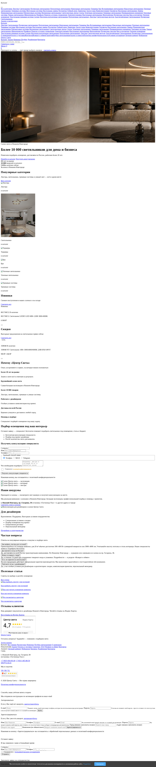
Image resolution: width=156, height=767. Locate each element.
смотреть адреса (50, 50)
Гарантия (49, 35)
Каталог (4, 23)
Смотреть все (6, 304)
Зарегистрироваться (74, 727)
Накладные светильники (122, 25)
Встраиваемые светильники (101, 25)
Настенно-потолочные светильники (45, 33)
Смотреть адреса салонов (11, 505)
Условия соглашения (117, 35)
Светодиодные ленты (58, 29)
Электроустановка (62, 31)
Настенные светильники (117, 27)
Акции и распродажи (9, 21)
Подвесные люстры (108, 31)
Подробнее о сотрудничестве (12, 530)
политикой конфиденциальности (22, 469)
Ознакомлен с (18, 469)
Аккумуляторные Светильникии (118, 33)
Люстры (4, 25)
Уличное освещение (137, 31)
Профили (27, 31)
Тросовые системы (138, 29)
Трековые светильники (100, 29)
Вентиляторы (95, 31)
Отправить (5, 754)
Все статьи (5, 580)
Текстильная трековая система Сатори (16, 33)
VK (2, 670)
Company (4, 448)
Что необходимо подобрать (11, 466)
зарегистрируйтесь (31, 704)
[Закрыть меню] (2, 7)
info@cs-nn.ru (6, 663)
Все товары (12, 645)
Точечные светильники (82, 29)
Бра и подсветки (123, 31)
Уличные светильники (140, 25)
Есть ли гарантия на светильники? (14, 560)
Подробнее (87, 764)
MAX (17, 458)
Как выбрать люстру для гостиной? (14, 544)
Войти (40, 710)
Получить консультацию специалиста (15, 473)
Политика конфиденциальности (96, 35)
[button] (78, 483)
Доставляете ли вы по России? (12, 551)
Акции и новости (77, 35)
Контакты (29, 35)
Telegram (26, 458)
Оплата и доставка (18, 35)
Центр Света (6, 37)
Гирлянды (103, 27)
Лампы (130, 27)
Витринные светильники (39, 29)
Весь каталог (6, 181)
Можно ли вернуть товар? (11, 555)
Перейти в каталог (8, 159)
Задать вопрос (6, 643)
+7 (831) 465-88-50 (23, 661)
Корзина (34, 649)
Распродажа (21, 645)
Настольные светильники (79, 31)
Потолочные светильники (48, 25)
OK (5, 670)
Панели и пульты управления (42, 31)
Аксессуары (80, 27)
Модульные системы (24, 27)
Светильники (13, 25)
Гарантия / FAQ (39, 647)
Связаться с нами (7, 44)
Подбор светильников (61, 35)
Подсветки (52, 27)
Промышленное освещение (120, 29)
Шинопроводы (17, 31)
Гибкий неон (62, 27)
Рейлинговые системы (20, 29)
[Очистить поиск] (23, 42)
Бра (88, 25)
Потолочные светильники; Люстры (73, 33)
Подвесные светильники (28, 25)
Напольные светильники (69, 25)
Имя (2, 450)
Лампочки (71, 27)
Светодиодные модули (96, 33)
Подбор (24, 40)
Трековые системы (8, 27)
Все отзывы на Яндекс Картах (12, 615)
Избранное (143, 35)
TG (8, 670)
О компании (6, 35)
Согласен (100, 764)
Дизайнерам (32, 40)
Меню (3, 46)
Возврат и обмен (39, 35)
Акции (10, 40)
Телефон (4, 453)
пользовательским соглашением (27, 752)
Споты (69, 29)
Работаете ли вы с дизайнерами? (13, 564)
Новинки (17, 40)
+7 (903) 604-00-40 (8, 661)
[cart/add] (2, 358)
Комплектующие (92, 27)
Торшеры (82, 25)
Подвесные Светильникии (142, 33)
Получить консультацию (25, 159)
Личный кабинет (131, 35)
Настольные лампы (40, 27)
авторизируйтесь (30, 718)
